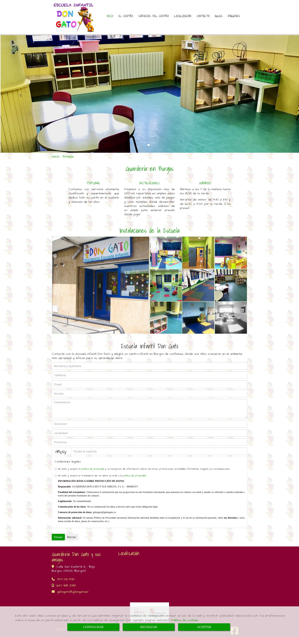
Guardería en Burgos (149, 169)
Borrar (71, 537)
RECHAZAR (148, 627)
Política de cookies (184, 620)
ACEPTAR (204, 627)
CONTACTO (203, 16)
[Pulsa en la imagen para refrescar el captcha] (61, 451)
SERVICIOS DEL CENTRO (153, 16)
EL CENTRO (126, 16)
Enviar (58, 537)
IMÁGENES (234, 16)
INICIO (110, 16)
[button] (22, 94)
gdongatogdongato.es (72, 592)
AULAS (219, 16)
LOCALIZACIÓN (182, 16)
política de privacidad (92, 469)
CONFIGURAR (93, 627)
